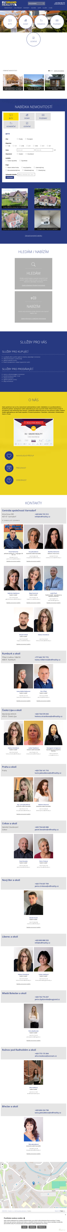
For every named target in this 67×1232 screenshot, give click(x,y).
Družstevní (30, 154)
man (63, 1211)
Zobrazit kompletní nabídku (33, 236)
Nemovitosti (8, 8)
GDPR (39, 8)
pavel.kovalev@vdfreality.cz (47, 829)
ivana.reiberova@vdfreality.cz (47, 659)
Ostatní (27, 126)
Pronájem (30, 139)
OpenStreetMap (63, 1207)
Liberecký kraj (39, 167)
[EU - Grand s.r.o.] (10, 3)
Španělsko (24, 161)
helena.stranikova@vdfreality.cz (48, 716)
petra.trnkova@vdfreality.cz (47, 886)
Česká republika (12, 161)
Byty (11, 118)
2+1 (29, 146)
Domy (27, 118)
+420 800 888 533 (60, 3)
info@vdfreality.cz (59, 4)
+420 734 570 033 (42, 714)
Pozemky (43, 118)
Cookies (29, 1211)
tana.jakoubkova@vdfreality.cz (48, 1112)
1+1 (15, 146)
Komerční (11, 126)
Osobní (20, 154)
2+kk (22, 146)
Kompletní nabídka (59, 71)
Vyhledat (43, 3)
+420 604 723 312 (42, 514)
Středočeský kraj (29, 170)
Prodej (20, 139)
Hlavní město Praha (13, 167)
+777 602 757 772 (42, 657)
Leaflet (56, 1207)
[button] (33, 1183)
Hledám (33, 8)
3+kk (36, 146)
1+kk (8, 146)
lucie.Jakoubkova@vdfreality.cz (48, 773)
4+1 (50, 146)
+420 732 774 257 (42, 997)
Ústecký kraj (41, 170)
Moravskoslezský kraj (13, 170)
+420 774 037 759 (42, 884)
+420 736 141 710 (42, 770)
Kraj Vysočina (27, 167)
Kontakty (26, 8)
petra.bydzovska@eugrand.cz (47, 999)
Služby (45, 8)
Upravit (24, 1227)
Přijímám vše (42, 1227)
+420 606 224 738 (42, 1110)
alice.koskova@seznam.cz (46, 1056)
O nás (50, 8)
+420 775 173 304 (42, 1053)
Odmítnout (32, 1227)
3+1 (43, 146)
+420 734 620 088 (42, 827)
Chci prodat (18, 8)
